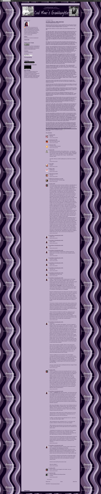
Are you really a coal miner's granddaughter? (31, 37)
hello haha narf (53, 173)
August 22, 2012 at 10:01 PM (54, 465)
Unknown (51, 144)
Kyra (50, 163)
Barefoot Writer (26, 74)
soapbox (49, 130)
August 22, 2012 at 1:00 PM (53, 161)
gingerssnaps (52, 139)
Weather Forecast (27, 68)
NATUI (37, 73)
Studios (36, 77)
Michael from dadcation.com (55, 178)
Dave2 (51, 149)
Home (61, 481)
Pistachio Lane (33, 77)
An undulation (31, 74)
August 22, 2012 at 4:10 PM (53, 319)
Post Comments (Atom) (55, 483)
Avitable (51, 134)
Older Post (75, 481)
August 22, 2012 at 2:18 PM (53, 176)
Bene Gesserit (70, 44)
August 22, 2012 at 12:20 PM (54, 137)
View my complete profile (28, 34)
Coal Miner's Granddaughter (31, 27)
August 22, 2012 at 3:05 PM (53, 275)
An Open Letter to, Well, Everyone (55, 21)
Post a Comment (49, 479)
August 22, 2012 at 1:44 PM (53, 166)
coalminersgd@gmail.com (28, 52)
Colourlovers (30, 75)
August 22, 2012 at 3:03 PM (53, 255)
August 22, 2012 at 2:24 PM (53, 181)
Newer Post (48, 481)
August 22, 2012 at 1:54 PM (53, 171)
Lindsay (51, 183)
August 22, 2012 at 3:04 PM (53, 265)
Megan (51, 168)
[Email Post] (63, 129)
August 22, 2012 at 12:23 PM (54, 142)
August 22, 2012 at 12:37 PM (54, 147)
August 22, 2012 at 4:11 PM (53, 367)
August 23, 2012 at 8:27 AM (53, 470)
